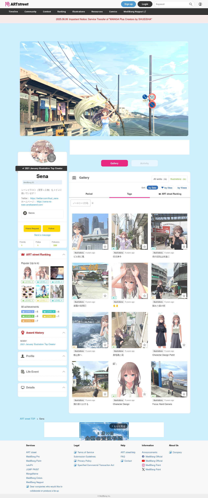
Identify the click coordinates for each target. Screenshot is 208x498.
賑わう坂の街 (158, 305)
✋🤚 (115, 305)
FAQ (123, 456)
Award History (35, 332)
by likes (168, 187)
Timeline (13, 11)
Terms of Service (86, 452)
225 (55, 245)
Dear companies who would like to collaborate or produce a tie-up (46, 488)
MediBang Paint (33, 460)
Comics (113, 11)
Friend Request (32, 228)
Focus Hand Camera (162, 404)
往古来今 (117, 256)
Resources (97, 11)
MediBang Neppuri (136, 11)
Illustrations (78, 11)
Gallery (114, 163)
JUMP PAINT (32, 469)
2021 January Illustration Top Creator (43, 168)
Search (191, 4)
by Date (152, 187)
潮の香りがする (80, 404)
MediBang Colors (34, 477)
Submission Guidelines (85, 456)
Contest (47, 11)
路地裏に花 (118, 354)
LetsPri (29, 465)
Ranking (61, 11)
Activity (144, 163)
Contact (128, 460)
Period (89, 193)
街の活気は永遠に (161, 256)
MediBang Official (154, 456)
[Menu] (200, 4)
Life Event (32, 371)
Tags (129, 193)
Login (145, 4)
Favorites (105, 246)
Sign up (128, 4)
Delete (92, 203)
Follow (51, 228)
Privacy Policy (84, 460)
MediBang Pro (33, 456)
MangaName (32, 473)
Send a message (42, 234)
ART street (31, 452)
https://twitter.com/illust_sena (44, 198)
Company (177, 452)
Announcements (149, 452)
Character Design (121, 404)
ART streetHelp (128, 452)
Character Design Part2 (163, 354)
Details (30, 387)
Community (30, 11)
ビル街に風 (78, 256)
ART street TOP (27, 418)
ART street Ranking (38, 254)
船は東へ (77, 354)
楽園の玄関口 (79, 305)
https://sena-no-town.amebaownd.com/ (36, 203)
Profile (30, 356)
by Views (182, 187)
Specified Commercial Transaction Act (96, 465)
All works (160, 178)
